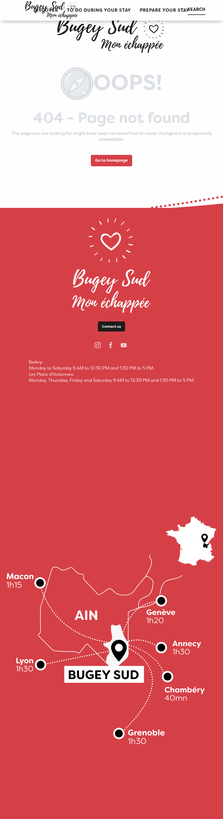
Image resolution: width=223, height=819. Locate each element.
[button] (99, 10)
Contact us (111, 326)
